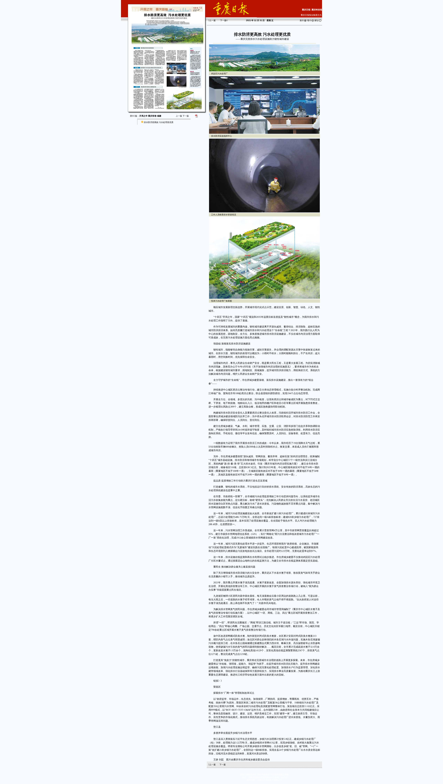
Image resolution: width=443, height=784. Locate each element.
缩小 (309, 20)
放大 (302, 20)
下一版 (186, 116)
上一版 (179, 116)
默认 (317, 20)
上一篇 (212, 20)
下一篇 (223, 20)
